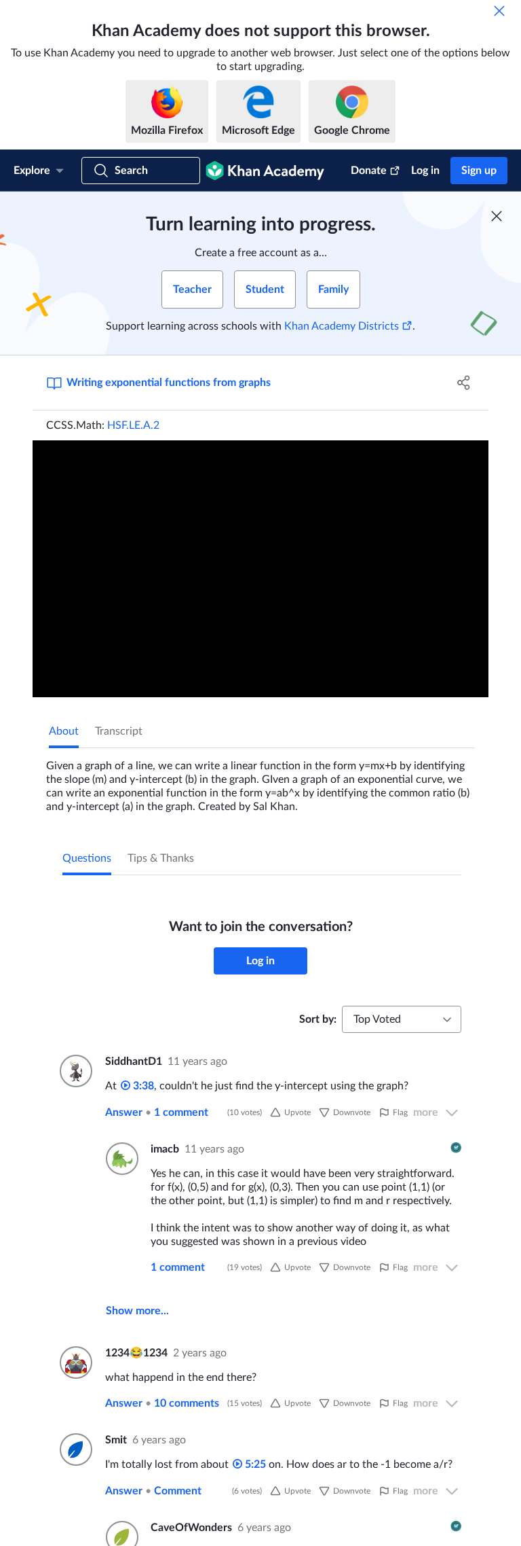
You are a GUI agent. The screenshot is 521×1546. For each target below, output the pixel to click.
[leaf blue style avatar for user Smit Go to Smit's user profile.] (74, 1449)
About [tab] (64, 731)
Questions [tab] (86, 858)
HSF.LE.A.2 (133, 425)
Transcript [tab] (118, 731)
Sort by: (317, 1019)
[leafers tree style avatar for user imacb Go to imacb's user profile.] (120, 1158)
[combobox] (401, 1019)
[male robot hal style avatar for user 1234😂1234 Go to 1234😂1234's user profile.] (74, 1362)
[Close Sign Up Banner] (496, 216)
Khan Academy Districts (341, 326)
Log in (425, 170)
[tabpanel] (260, 780)
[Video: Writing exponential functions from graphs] (260, 568)
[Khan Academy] (265, 170)
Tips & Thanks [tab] (161, 858)
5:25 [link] (254, 1464)
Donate (369, 170)
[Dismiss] (499, 11)
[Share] (464, 382)
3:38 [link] (142, 1086)
